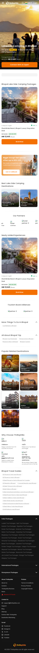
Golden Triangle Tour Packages (11, 546)
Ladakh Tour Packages (9, 523)
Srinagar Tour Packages (26, 555)
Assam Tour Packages (25, 538)
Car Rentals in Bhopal (9, 326)
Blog (3, 609)
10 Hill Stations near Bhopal (11, 509)
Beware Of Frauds (9, 594)
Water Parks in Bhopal (9, 489)
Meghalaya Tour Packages (10, 535)
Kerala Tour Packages (8, 529)
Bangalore (26, 203)
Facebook (7, 626)
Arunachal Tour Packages (9, 538)
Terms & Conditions (27, 583)
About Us (4, 583)
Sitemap (4, 611)
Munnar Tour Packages (25, 549)
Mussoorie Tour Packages (24, 552)
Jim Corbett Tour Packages (10, 555)
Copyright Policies (27, 588)
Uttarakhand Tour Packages (26, 540)
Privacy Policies (26, 586)
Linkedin (6, 634)
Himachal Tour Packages (9, 540)
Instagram (7, 629)
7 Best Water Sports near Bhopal (13, 500)
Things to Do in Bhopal (26, 339)
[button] (4, 255)
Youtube (6, 637)
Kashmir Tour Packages (9, 526)
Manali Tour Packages (8, 543)
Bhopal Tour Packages (10, 339)
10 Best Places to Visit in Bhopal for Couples (16, 480)
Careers (4, 586)
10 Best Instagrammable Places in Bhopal (16, 503)
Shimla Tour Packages (8, 552)
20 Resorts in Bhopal (9, 483)
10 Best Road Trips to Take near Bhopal (15, 495)
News (3, 591)
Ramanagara (8, 203)
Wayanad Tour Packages (9, 549)
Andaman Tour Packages (23, 529)
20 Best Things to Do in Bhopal (12, 486)
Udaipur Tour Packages (29, 546)
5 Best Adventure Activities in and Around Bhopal (18, 492)
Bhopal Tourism (25, 342)
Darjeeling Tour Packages (24, 532)
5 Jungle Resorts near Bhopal (27, 483)
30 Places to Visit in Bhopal (11, 477)
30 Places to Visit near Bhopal (12, 474)
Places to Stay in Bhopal (10, 342)
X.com (6, 632)
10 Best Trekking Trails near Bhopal (13, 498)
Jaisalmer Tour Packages (23, 543)
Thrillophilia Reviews (8, 588)
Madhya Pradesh (7, 369)
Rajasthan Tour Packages (24, 526)
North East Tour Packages (27, 535)
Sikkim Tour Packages (8, 532)
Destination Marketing (8, 617)
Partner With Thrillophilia (9, 614)
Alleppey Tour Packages (9, 558)
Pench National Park (27, 388)
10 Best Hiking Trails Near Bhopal (13, 506)
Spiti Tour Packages (22, 523)
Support (4, 606)
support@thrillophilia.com (12, 603)
